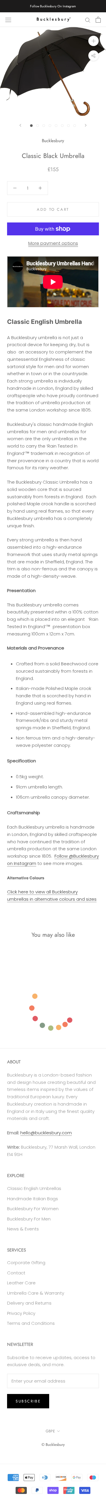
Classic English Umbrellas (34, 1188)
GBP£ (50, 1431)
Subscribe (28, 1401)
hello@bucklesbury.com (46, 1133)
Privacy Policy (21, 1313)
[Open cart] (98, 20)
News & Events (23, 1229)
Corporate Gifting (26, 1262)
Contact (16, 1273)
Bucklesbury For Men (29, 1219)
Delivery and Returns (29, 1303)
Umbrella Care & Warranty (35, 1293)
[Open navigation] (8, 19)
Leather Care (21, 1283)
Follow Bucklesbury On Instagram (53, 6)
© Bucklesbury (53, 1444)
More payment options (53, 243)
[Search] (87, 19)
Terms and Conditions (31, 1323)
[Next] (86, 125)
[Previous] (20, 125)
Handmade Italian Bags (32, 1199)
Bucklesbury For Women (33, 1209)
